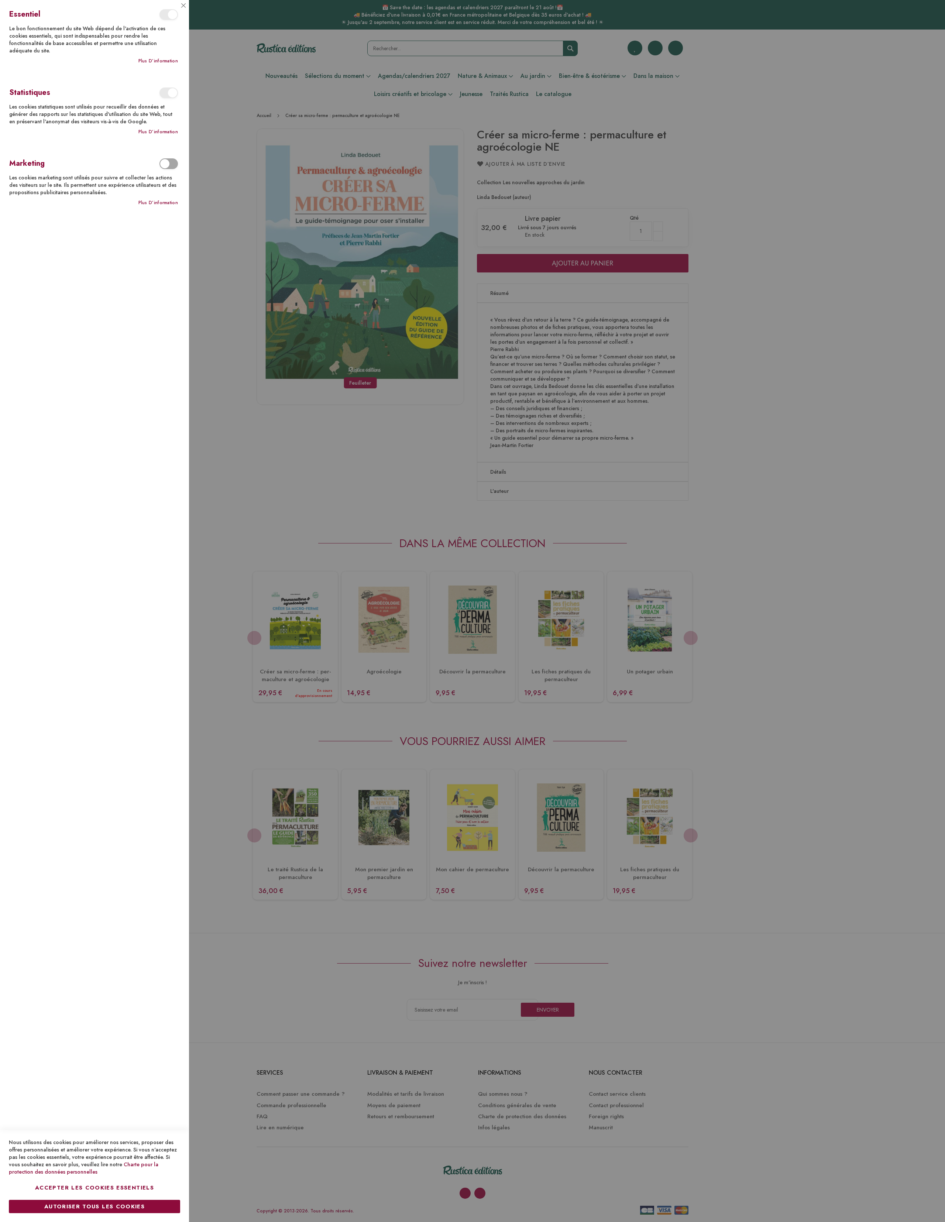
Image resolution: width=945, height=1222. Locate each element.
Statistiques (168, 92)
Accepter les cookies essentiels (94, 1188)
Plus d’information (158, 61)
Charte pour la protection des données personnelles (83, 1168)
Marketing (168, 163)
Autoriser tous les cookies (94, 1206)
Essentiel (168, 14)
